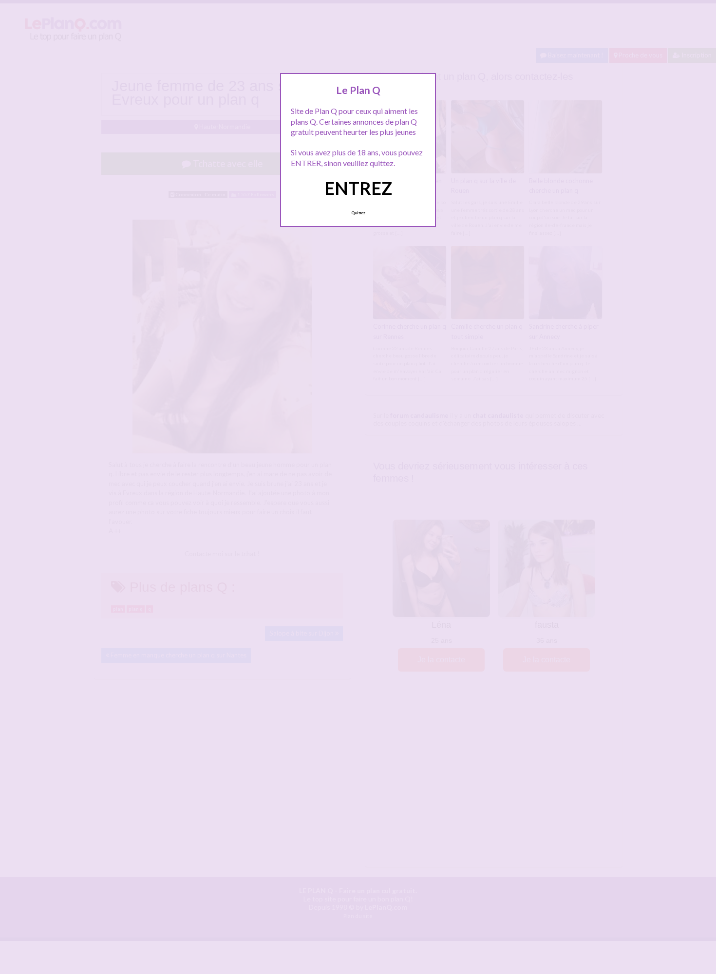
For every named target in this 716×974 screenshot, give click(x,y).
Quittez (358, 212)
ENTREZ (358, 188)
